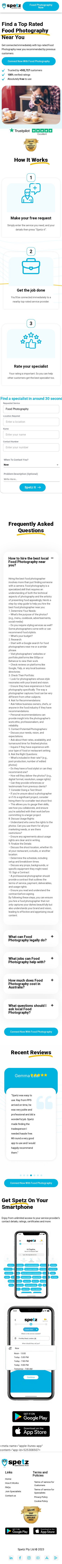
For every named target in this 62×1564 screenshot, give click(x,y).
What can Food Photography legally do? (27, 938)
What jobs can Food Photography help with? (26, 960)
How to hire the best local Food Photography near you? (28, 561)
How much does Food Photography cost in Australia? (25, 983)
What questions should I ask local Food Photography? (27, 1009)
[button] (31, 562)
